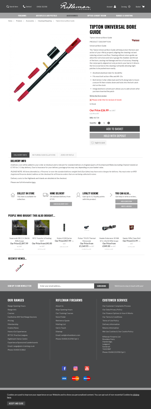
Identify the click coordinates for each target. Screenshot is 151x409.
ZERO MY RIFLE (67, 155)
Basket (138, 6)
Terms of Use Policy (110, 320)
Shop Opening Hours (64, 309)
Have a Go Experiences (17, 331)
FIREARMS (22, 15)
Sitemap (59, 331)
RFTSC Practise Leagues (18, 335)
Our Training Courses (64, 313)
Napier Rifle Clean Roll (131, 238)
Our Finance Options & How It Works (117, 313)
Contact (29, 6)
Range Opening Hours (17, 306)
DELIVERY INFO (20, 155)
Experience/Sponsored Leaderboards (23, 342)
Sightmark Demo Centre (17, 339)
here (34, 182)
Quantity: (93, 123)
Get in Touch (61, 328)
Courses (11, 313)
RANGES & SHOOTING (124, 15)
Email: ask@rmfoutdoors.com (68, 335)
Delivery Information (111, 324)
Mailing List (61, 324)
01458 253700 (42, 6)
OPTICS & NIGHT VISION (96, 15)
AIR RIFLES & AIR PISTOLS (46, 15)
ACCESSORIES (72, 15)
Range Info (12, 309)
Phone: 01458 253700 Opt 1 (67, 339)
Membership (13, 324)
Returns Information (110, 328)
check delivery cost (61, 204)
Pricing (11, 320)
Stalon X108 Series (64, 238)
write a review (126, 206)
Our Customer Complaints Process (116, 306)
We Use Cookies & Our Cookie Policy (117, 331)
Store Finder (61, 317)
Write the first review (98, 96)
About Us (59, 306)
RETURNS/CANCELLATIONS (43, 155)
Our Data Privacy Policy (112, 309)
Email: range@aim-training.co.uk (21, 346)
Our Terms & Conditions (112, 317)
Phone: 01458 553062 (17, 350)
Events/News (13, 328)
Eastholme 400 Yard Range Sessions (22, 317)
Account (110, 6)
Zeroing (124, 6)
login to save (99, 143)
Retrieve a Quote (62, 320)
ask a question (126, 201)
